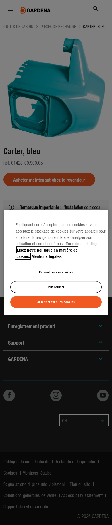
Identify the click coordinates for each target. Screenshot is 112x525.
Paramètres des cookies (56, 272)
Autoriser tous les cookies (56, 301)
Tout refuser (56, 286)
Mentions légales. (47, 256)
